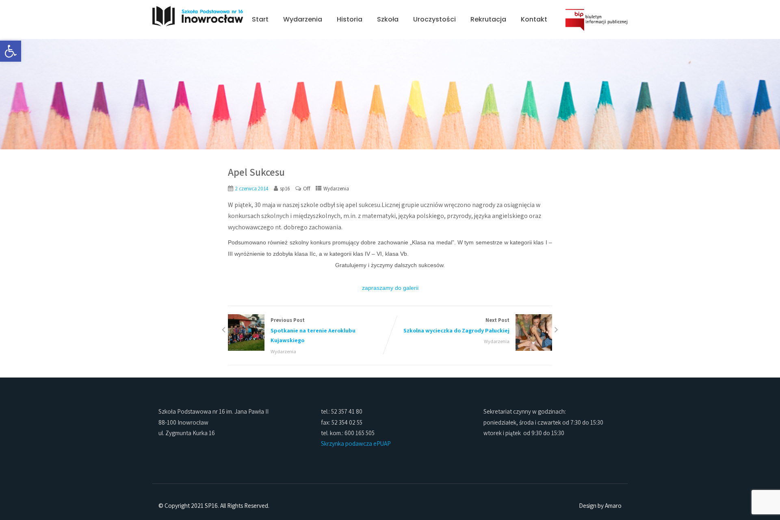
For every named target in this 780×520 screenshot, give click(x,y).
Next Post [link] (456, 325)
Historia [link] (349, 19)
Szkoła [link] (388, 19)
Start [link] (260, 19)
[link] (10, 51)
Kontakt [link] (534, 19)
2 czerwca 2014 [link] (252, 188)
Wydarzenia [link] (302, 19)
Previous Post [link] (313, 330)
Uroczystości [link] (434, 19)
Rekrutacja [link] (488, 19)
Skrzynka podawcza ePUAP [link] (356, 443)
